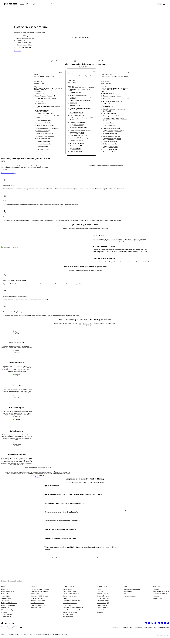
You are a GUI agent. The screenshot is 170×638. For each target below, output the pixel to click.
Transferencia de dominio (38, 600)
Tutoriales (156, 589)
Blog (125, 593)
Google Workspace (6, 616)
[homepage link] (10, 4)
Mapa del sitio (101, 610)
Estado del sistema (102, 605)
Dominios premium (36, 607)
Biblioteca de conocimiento (161, 591)
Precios (22, 4)
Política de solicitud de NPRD (120, 627)
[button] (85, 485)
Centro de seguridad (102, 607)
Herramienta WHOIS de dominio (40, 596)
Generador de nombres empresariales (73, 607)
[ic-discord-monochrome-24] (168, 623)
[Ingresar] (164, 4)
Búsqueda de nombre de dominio (40, 589)
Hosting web (4, 589)
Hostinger (3, 581)
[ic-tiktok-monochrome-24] (165, 623)
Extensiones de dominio (37, 603)
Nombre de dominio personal (39, 605)
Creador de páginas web (69, 591)
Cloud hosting (5, 600)
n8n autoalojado (5, 596)
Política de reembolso (59, 473)
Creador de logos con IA (70, 612)
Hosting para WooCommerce (9, 603)
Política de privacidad (136, 627)
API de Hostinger (68, 616)
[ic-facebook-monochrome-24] (149, 623)
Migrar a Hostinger (68, 614)
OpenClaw (4, 612)
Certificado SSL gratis (37, 598)
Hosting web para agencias (8, 605)
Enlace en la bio (67, 605)
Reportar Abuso (157, 598)
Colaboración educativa (103, 596)
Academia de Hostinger (160, 593)
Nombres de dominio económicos (40, 591)
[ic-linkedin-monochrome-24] (146, 623)
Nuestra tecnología (129, 591)
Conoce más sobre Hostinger (132, 589)
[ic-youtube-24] (159, 623)
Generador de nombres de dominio (72, 600)
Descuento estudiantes (130, 596)
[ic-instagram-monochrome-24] (152, 623)
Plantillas (65, 598)
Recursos (53, 4)
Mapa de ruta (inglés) (103, 603)
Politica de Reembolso (150, 627)
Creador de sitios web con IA (71, 593)
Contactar (156, 596)
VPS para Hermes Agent (8, 610)
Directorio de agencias (103, 600)
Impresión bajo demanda (70, 603)
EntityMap (100, 612)
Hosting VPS (4, 593)
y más (20, 627)
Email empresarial (6, 598)
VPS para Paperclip (6, 614)
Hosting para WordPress (7, 591)
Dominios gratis (35, 593)
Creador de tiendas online (70, 596)
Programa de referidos (103, 598)
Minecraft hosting (6, 607)
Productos (29, 4)
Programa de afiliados (103, 593)
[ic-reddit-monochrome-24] (162, 623)
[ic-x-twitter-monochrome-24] (155, 623)
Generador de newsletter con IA (72, 610)
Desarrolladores (42, 4)
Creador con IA (67, 589)
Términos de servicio (163, 627)
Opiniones (100, 591)
